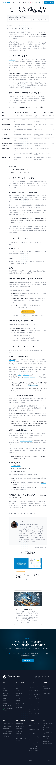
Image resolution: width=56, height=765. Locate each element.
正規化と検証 (6, 728)
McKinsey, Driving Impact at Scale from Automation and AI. (27, 425)
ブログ (4, 701)
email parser (12, 60)
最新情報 (5, 703)
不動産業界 (12, 360)
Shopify (18, 413)
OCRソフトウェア (7, 733)
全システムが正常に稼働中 (8, 709)
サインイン (38, 2)
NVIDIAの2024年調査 (16, 456)
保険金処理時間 (40, 478)
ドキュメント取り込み (8, 723)
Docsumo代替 (46, 741)
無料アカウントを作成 (28, 312)
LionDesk (26, 377)
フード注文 (18, 698)
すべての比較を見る (47, 743)
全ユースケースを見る (21, 707)
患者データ (43, 483)
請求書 (17, 691)
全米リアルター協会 (33, 385)
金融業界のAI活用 (15, 466)
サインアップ (48, 2)
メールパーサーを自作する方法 (19, 169)
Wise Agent (32, 377)
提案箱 (4, 698)
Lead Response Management (18, 218)
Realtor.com (26, 375)
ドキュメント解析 (7, 726)
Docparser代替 (46, 736)
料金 (4, 688)
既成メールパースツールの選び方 (20, 172)
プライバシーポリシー (48, 691)
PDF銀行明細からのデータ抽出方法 (20, 468)
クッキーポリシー (47, 693)
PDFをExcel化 (19, 733)
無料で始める (27, 660)
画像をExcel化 (19, 736)
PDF (17, 688)
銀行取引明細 (19, 693)
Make (26, 298)
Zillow (19, 375)
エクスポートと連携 (7, 731)
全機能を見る (6, 736)
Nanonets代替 (46, 739)
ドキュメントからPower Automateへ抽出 (34, 738)
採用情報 (5, 696)
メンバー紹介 (6, 693)
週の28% (32, 210)
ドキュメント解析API (34, 707)
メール (17, 686)
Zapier (22, 298)
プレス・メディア (7, 706)
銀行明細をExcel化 (20, 723)
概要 (4, 686)
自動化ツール (34, 298)
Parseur (11, 282)
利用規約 (45, 686)
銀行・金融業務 (17, 471)
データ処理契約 (46, 688)
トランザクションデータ (26, 441)
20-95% (19, 199)
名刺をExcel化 (19, 728)
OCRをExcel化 (19, 731)
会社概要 (5, 691)
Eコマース (11, 398)
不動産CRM (22, 369)
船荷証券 (18, 701)
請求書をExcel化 (19, 726)
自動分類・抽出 (33, 487)
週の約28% (30, 77)
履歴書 (17, 696)
